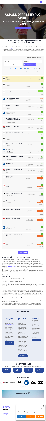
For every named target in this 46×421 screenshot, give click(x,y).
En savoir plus (23, 355)
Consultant (30, 68)
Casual (17, 68)
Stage (26, 71)
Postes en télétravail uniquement (34, 57)
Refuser (30, 416)
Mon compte (5, 413)
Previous (1, 382)
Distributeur (13, 71)
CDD (21, 68)
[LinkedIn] (7, 407)
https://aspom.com (11, 48)
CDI (25, 68)
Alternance (6, 68)
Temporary (31, 71)
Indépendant (20, 71)
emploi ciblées (10, 283)
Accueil (4, 411)
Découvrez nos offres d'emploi (23, 28)
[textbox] (13, 65)
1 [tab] (20, 387)
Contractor (6, 71)
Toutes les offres (9, 343)
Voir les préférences (40, 416)
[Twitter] (5, 407)
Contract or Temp (38, 68)
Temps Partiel (38, 71)
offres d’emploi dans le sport (30, 48)
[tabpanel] (7, 382)
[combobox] (13, 64)
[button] (43, 405)
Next (44, 382)
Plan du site (5, 414)
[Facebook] (3, 407)
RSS (41, 73)
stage (17, 283)
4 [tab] (25, 387)
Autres (12, 68)
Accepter (21, 416)
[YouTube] (9, 407)
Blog (4, 415)
